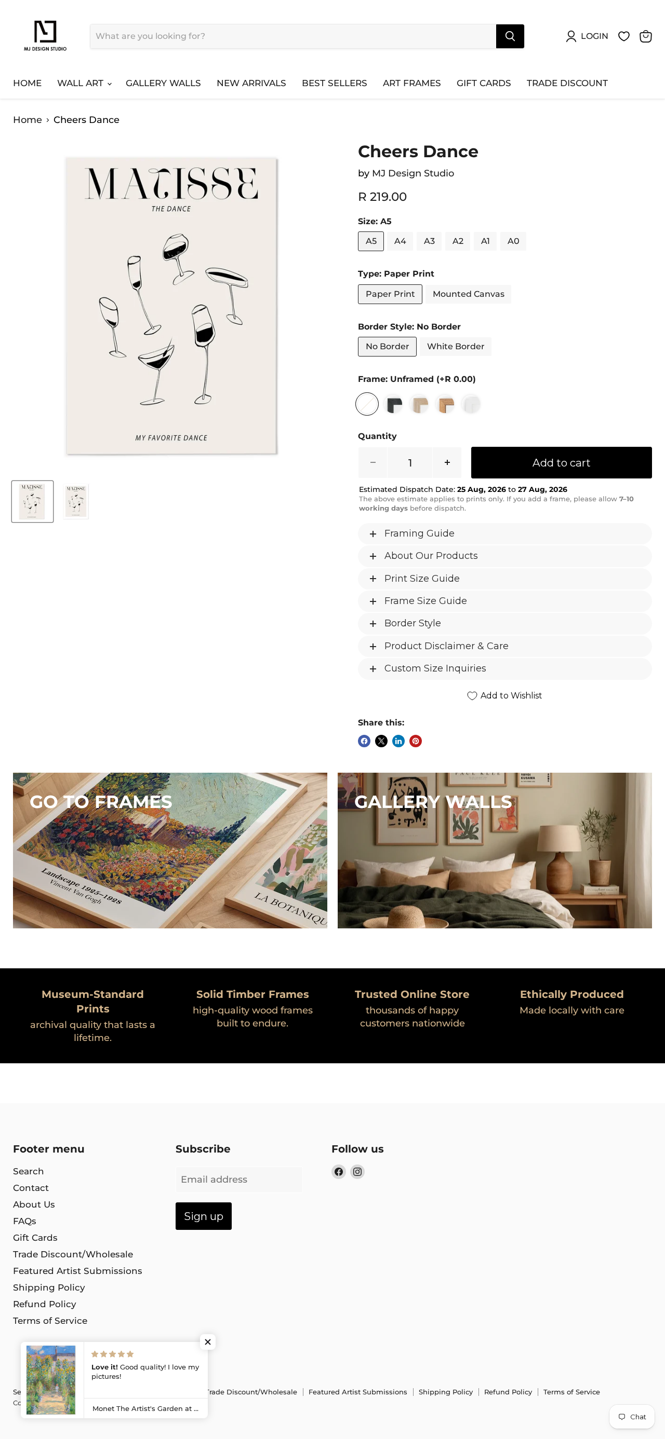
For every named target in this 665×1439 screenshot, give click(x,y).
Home (27, 83)
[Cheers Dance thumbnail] (32, 501)
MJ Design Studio (413, 173)
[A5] (372, 253)
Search (28, 1171)
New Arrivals (251, 83)
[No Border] (388, 358)
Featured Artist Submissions (77, 1271)
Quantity (377, 436)
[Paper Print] (391, 306)
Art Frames (412, 83)
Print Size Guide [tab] (422, 578)
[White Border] (457, 358)
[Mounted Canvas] (469, 306)
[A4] (401, 253)
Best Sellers (334, 83)
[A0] (514, 253)
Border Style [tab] (412, 623)
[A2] (459, 253)
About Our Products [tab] (431, 555)
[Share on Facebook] (364, 741)
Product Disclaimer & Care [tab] (446, 646)
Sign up (203, 1216)
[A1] (486, 253)
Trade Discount (567, 83)
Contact (31, 1188)
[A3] (430, 253)
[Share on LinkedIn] (398, 741)
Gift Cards (484, 83)
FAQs (24, 1221)
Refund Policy (44, 1304)
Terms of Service (50, 1320)
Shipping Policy (49, 1287)
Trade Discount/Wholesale (73, 1254)
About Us (34, 1204)
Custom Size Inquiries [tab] (435, 668)
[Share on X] (381, 741)
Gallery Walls (163, 83)
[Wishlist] (624, 36)
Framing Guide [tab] (419, 533)
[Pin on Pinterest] (415, 741)
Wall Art (81, 83)
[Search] (510, 36)
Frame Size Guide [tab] (425, 601)
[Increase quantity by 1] (447, 462)
